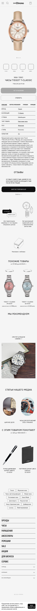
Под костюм (24, 501)
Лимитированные (22, 508)
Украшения (7, 530)
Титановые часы (13, 497)
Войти (17, 194)
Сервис (5, 561)
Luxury (11, 508)
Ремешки (6, 540)
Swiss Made (25, 497)
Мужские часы (22, 490)
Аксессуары (7, 535)
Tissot (20, 109)
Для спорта (12, 501)
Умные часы (28, 494)
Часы (4, 525)
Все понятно (31, 606)
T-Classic (21, 113)
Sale (4, 546)
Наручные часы (23, 121)
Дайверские (27, 504)
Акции (5, 551)
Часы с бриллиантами (12, 504)
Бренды (5, 520)
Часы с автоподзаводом (13, 494)
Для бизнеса (8, 556)
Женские (21, 125)
